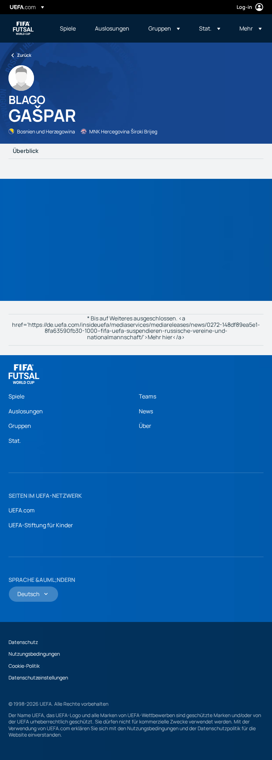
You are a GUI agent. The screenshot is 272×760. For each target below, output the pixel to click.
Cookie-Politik (24, 665)
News (146, 411)
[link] (67, 28)
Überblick (25, 151)
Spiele (16, 396)
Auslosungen (25, 411)
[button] (164, 28)
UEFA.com (21, 510)
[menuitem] (68, 28)
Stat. (14, 441)
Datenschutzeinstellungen (38, 677)
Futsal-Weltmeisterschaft (23, 28)
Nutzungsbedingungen (34, 653)
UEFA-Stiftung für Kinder (40, 525)
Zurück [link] (24, 55)
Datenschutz (23, 642)
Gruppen (19, 426)
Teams (147, 396)
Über (145, 426)
